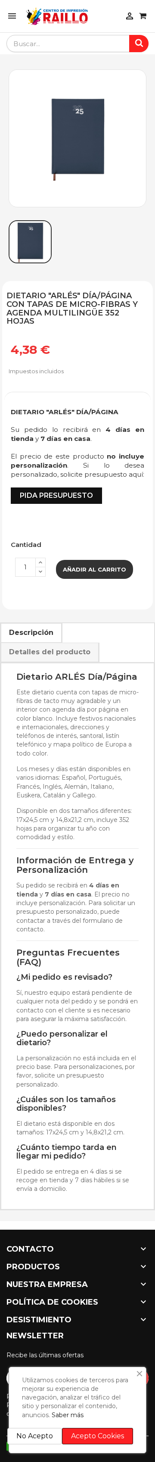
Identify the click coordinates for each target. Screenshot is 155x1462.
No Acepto (34, 1436)
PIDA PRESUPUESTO (56, 495)
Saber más (68, 1415)
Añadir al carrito (94, 569)
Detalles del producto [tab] (49, 652)
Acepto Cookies (97, 1436)
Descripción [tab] (31, 632)
